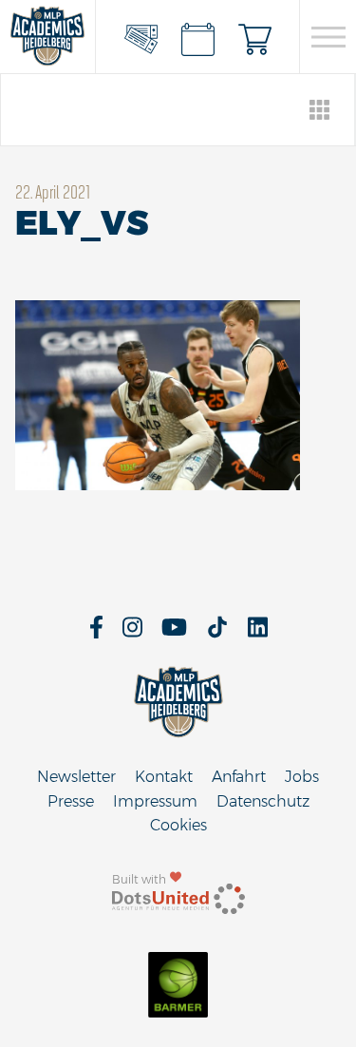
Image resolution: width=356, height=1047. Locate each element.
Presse (70, 801)
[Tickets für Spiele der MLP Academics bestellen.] (140, 37)
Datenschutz (262, 801)
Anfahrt (239, 777)
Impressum (155, 801)
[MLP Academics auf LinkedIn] (257, 633)
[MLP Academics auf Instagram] (132, 633)
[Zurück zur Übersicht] (320, 109)
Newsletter (76, 777)
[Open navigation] (328, 37)
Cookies (178, 825)
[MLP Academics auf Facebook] (96, 633)
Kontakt (164, 777)
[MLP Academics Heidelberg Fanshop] (254, 37)
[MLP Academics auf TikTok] (217, 633)
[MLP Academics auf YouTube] (174, 633)
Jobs (302, 777)
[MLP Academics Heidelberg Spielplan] (197, 37)
